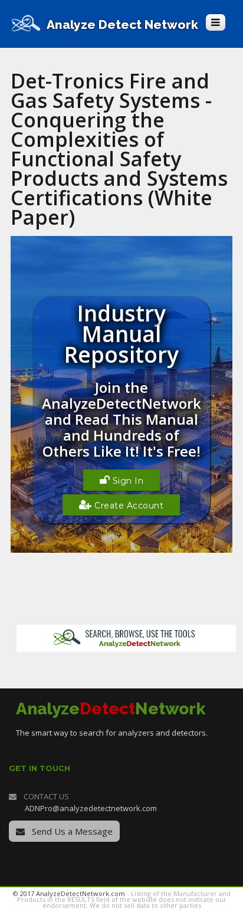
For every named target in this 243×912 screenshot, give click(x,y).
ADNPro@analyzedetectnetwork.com (91, 808)
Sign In (126, 480)
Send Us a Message (71, 831)
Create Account (128, 505)
